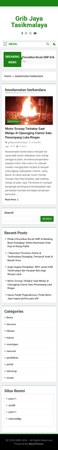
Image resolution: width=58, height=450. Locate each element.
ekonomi (11, 324)
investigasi (13, 121)
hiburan (11, 331)
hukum (10, 337)
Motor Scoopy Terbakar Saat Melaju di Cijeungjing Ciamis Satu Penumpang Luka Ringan (28, 133)
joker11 (12, 398)
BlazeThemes (36, 443)
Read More (10, 199)
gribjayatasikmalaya (17, 142)
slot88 (11, 405)
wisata (10, 377)
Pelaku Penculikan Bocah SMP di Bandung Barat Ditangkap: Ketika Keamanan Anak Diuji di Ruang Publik (30, 243)
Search (9, 212)
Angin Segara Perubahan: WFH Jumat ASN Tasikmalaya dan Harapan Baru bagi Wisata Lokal (30, 271)
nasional (11, 351)
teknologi (12, 371)
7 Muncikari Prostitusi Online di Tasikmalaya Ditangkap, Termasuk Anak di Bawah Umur (30, 257)
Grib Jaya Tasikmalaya (29, 22)
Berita (10, 317)
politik (10, 364)
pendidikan (12, 357)
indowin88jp (14, 418)
